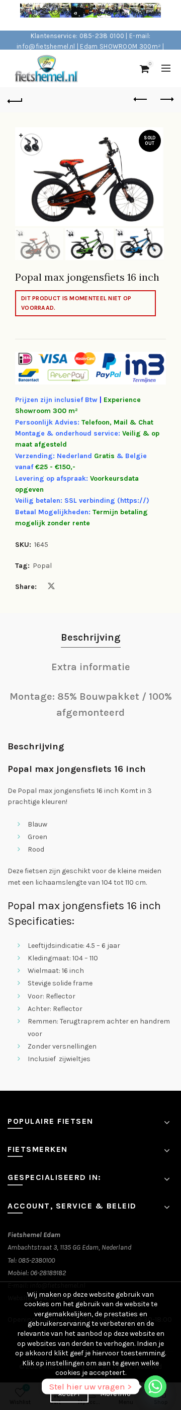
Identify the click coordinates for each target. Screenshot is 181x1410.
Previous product (140, 100)
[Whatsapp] (155, 1386)
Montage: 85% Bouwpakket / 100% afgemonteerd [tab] (91, 704)
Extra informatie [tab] (90, 667)
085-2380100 (36, 1260)
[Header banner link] (80, 15)
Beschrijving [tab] (91, 637)
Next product (165, 100)
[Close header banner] (171, 15)
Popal (42, 565)
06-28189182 (48, 1273)
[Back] (15, 100)
